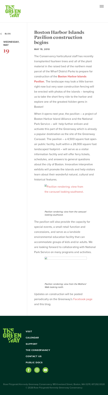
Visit (29, 331)
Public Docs (34, 362)
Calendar (32, 337)
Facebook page (83, 299)
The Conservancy (38, 350)
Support (32, 344)
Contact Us (34, 356)
